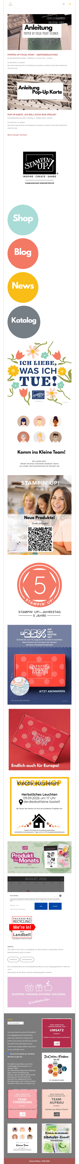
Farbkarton (13, 959)
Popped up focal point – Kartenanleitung (33, 54)
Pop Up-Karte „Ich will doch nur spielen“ (32, 114)
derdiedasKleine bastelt (18, 58)
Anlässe (49, 58)
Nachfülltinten (27, 959)
